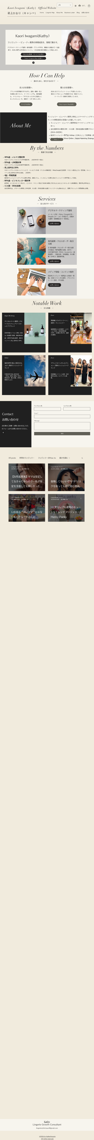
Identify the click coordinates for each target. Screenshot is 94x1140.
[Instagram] (75, 6)
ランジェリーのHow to (47, 458)
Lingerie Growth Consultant (47, 1125)
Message (36, 420)
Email (35, 413)
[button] (89, 5)
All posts (12, 458)
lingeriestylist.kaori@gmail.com (47, 1128)
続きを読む (63, 458)
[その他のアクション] (42, 468)
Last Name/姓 (67, 405)
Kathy (47, 1122)
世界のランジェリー (26, 458)
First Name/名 (38, 405)
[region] (24, 332)
